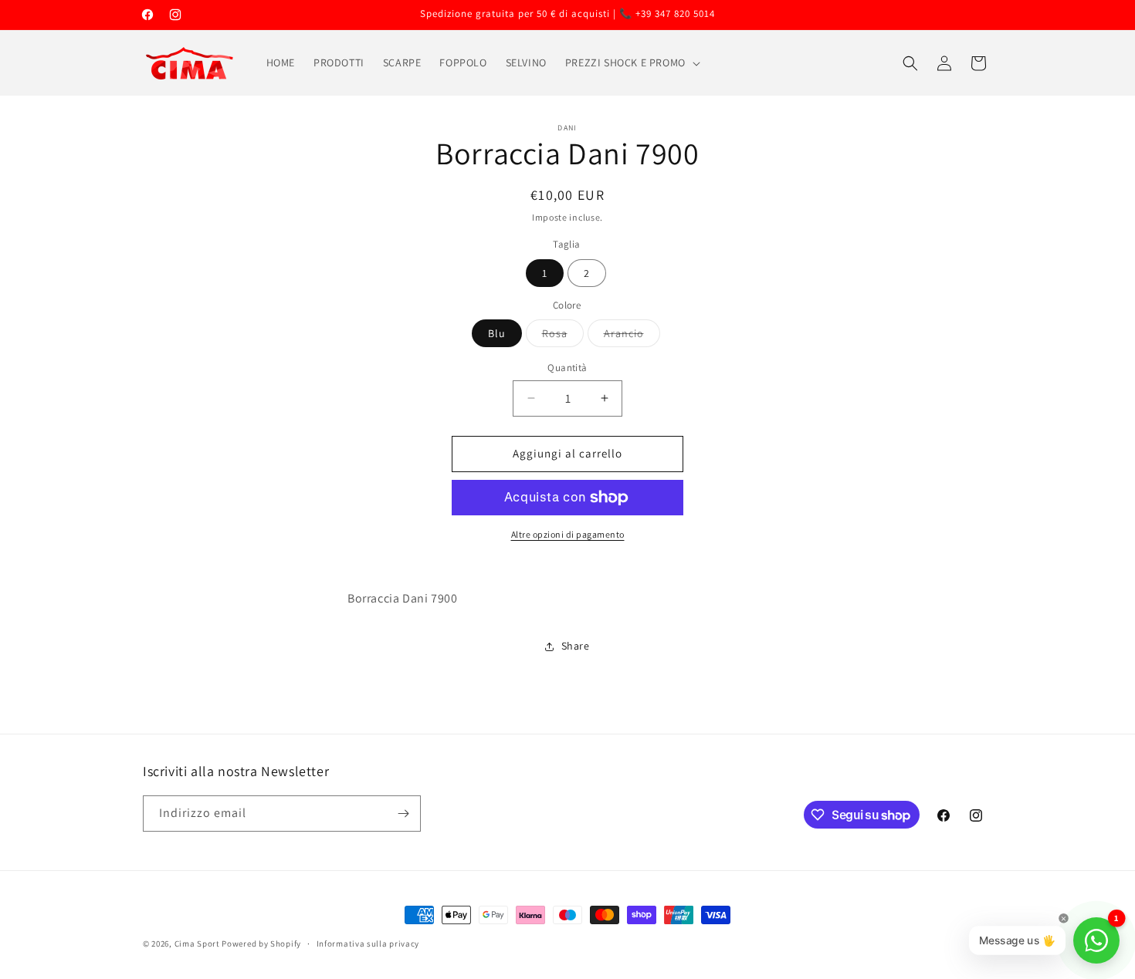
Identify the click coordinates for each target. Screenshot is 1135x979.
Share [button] (575, 646)
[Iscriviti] (403, 813)
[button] (631, 62)
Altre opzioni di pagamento (568, 534)
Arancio (632, 336)
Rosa (563, 336)
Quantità (567, 367)
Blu (497, 333)
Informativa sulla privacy (368, 943)
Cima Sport (197, 943)
